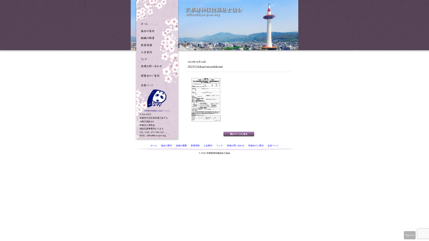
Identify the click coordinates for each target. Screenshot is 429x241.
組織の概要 (156, 37)
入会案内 (156, 51)
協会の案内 (156, 30)
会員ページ (156, 84)
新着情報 (156, 44)
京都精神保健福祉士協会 (213, 11)
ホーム (156, 23)
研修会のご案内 (156, 75)
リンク (156, 58)
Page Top (410, 235)
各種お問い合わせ (156, 65)
